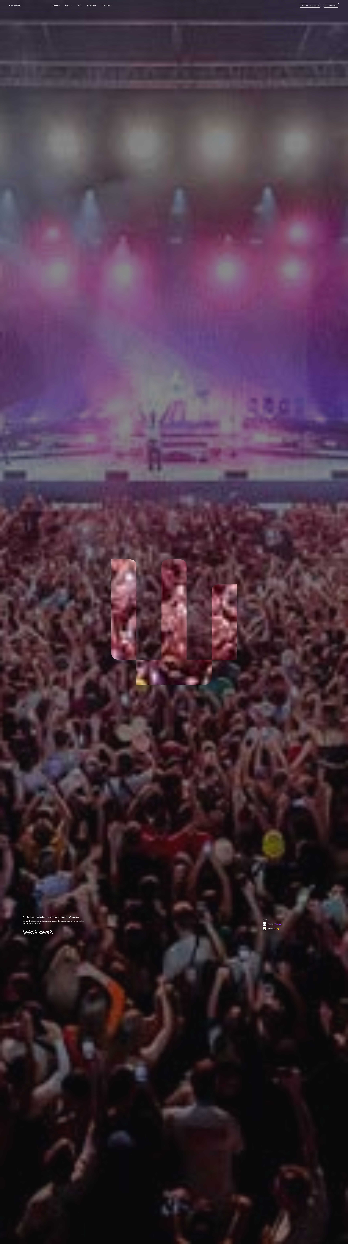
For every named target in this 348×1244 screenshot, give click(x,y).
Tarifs (79, 5)
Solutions (55, 5)
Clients (68, 5)
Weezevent (29, 5)
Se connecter (332, 5)
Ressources (106, 5)
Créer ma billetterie (310, 5)
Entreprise (91, 5)
